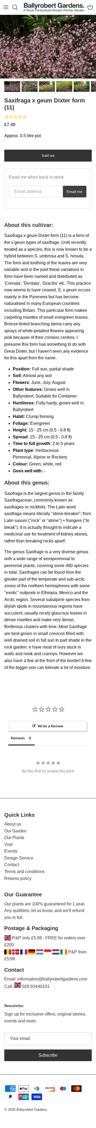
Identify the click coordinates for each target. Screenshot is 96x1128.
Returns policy (17, 878)
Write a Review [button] (50, 726)
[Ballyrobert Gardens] (53, 7)
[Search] (17, 7)
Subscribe (48, 1055)
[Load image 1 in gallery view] (48, 47)
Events (10, 851)
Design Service (18, 858)
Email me (74, 191)
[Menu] (6, 7)
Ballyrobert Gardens (32, 1110)
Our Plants (14, 837)
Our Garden (15, 831)
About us (12, 824)
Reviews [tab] (18, 738)
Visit (8, 844)
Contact (11, 864)
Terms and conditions (24, 871)
